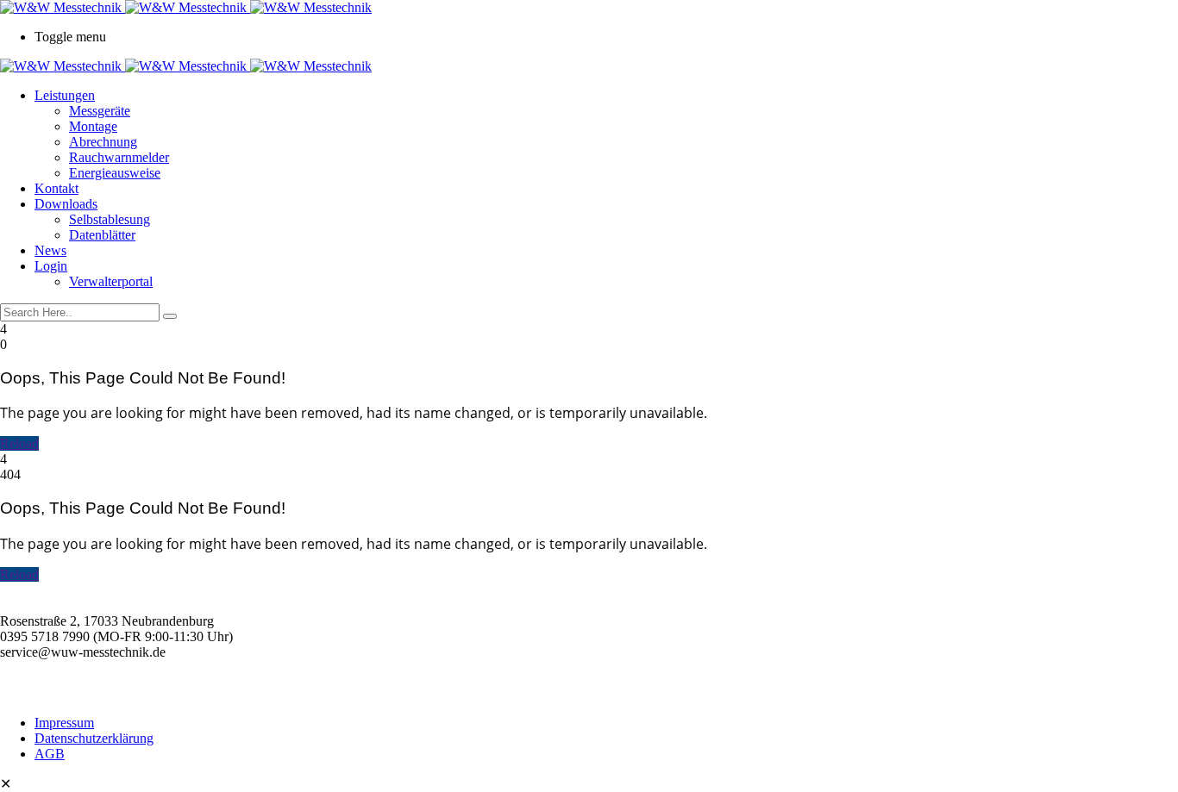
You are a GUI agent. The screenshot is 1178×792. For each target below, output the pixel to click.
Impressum (64, 722)
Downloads (65, 203)
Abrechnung (103, 141)
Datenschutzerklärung (94, 738)
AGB (49, 753)
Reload (19, 443)
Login (50, 266)
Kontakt (56, 188)
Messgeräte (99, 110)
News (50, 250)
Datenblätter (102, 235)
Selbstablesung (109, 219)
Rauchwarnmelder (119, 157)
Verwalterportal (111, 281)
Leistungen (64, 95)
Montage (93, 126)
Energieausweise (114, 172)
